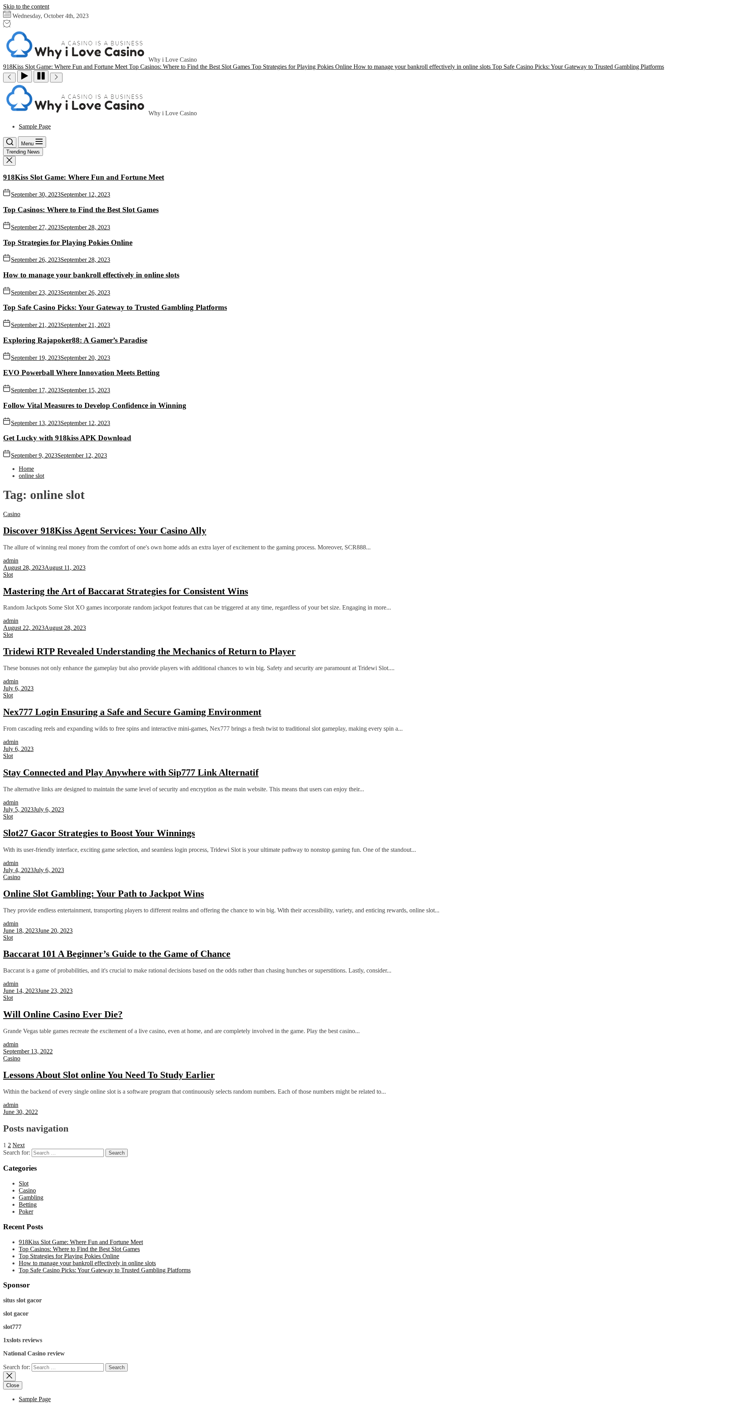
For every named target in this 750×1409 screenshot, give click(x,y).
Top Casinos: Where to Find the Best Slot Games (81, 210)
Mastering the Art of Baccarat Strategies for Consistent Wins (125, 591)
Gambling (31, 1197)
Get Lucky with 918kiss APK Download (67, 438)
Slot (8, 574)
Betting (28, 1204)
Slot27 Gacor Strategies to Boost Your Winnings (99, 833)
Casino (11, 514)
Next (18, 1145)
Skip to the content (26, 6)
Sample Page (35, 126)
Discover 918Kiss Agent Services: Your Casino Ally (104, 531)
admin (10, 560)
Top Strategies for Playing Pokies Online (67, 242)
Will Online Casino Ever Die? (63, 1014)
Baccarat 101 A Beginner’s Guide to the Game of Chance (116, 954)
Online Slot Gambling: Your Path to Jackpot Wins (103, 894)
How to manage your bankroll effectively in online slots (91, 275)
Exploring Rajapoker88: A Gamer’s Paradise (75, 340)
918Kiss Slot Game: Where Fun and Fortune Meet (83, 177)
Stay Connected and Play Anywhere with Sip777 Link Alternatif (131, 772)
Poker (26, 1211)
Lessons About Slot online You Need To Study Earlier (109, 1075)
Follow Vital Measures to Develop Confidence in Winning (94, 405)
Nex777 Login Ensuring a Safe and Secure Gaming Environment (132, 712)
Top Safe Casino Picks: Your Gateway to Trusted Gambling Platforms (115, 307)
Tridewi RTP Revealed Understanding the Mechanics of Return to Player (149, 651)
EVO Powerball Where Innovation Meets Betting (81, 372)
